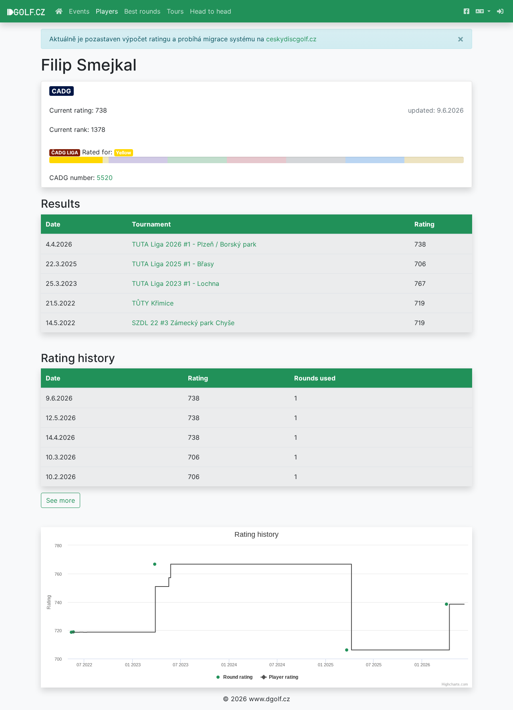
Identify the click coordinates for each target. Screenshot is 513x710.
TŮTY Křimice (153, 303)
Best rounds (142, 11)
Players (107, 11)
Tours (175, 11)
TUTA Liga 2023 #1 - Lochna (175, 283)
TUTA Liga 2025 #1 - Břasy (173, 264)
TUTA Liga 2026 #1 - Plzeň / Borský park (194, 244)
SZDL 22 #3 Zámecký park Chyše (183, 323)
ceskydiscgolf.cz (291, 39)
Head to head (210, 11)
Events (79, 11)
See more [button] (60, 500)
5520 (105, 178)
